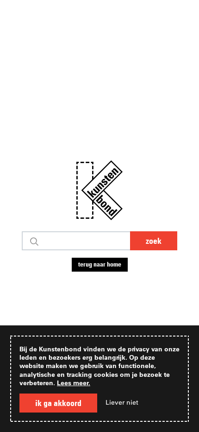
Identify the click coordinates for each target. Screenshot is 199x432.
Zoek (154, 240)
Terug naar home (99, 264)
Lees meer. (73, 382)
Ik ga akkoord (58, 403)
